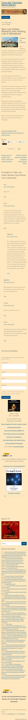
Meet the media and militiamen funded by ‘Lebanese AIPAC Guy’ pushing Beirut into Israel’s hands (13, 598)
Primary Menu (6, 17)
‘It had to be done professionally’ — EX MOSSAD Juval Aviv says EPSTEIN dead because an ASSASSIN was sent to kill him (13, 627)
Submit (24, 543)
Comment (4, 363)
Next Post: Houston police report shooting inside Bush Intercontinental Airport (21, 159)
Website (3, 385)
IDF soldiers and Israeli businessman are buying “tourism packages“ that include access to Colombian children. (13, 581)
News (8, 24)
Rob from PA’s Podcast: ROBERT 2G (14, 430)
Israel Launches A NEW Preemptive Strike (15, 552)
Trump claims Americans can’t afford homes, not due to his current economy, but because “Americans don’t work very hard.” (12, 560)
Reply (5, 196)
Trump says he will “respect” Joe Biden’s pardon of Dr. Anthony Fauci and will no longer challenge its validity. (13, 657)
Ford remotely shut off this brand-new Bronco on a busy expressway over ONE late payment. (13, 641)
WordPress (11, 714)
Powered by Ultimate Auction (21, 719)
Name (3, 372)
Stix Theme (22, 714)
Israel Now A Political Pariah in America (14, 595)
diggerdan (10, 234)
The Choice (9, 624)
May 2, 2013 (8, 22)
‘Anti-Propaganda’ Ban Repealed (14, 443)
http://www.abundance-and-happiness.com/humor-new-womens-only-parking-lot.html (12, 133)
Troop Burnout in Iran (10, 584)
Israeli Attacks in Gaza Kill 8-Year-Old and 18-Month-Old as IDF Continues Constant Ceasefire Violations (13, 653)
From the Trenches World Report (12, 3)
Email (3, 378)
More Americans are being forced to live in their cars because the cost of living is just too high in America (13, 603)
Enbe (19, 148)
